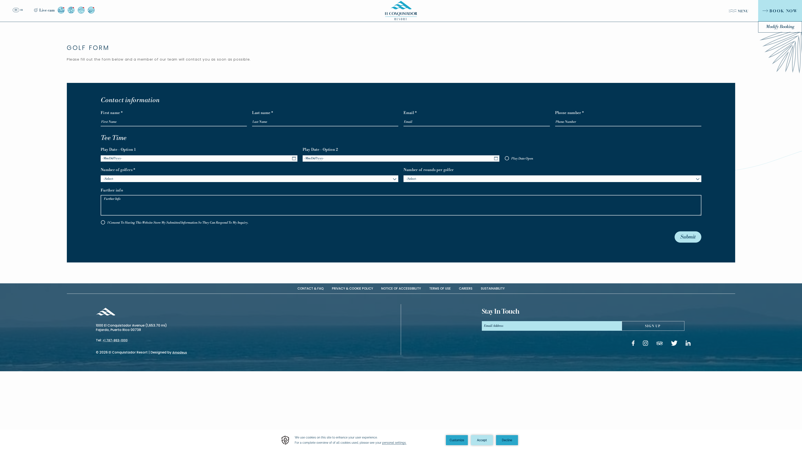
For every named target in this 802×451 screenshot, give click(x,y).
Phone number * (569, 112)
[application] (401, 440)
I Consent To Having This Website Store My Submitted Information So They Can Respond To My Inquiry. (177, 223)
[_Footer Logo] (105, 312)
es (21, 9)
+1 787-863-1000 (115, 340)
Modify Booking (780, 26)
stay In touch (500, 311)
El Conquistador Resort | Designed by (148, 352)
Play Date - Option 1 (118, 149)
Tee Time (114, 138)
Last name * (262, 112)
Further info (112, 190)
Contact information (130, 100)
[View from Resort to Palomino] (61, 10)
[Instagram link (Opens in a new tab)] (645, 344)
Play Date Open (522, 159)
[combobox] (249, 178)
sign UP (653, 326)
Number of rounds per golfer (429, 169)
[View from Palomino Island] (91, 10)
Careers (465, 288)
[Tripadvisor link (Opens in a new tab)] (659, 344)
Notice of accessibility (401, 288)
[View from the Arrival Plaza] (71, 10)
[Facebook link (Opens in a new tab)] (633, 344)
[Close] (714, 9)
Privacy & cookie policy (352, 288)
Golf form (88, 47)
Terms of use (440, 288)
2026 (103, 352)
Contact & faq (310, 288)
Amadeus (179, 352)
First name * (112, 112)
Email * (410, 112)
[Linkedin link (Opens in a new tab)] (688, 344)
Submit (688, 237)
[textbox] (249, 179)
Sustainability (493, 288)
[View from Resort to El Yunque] (81, 10)
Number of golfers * (118, 169)
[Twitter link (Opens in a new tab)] (674, 344)
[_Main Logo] (401, 10)
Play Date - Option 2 (320, 149)
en (16, 9)
